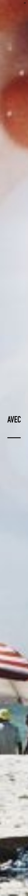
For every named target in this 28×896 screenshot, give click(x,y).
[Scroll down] (14, 893)
